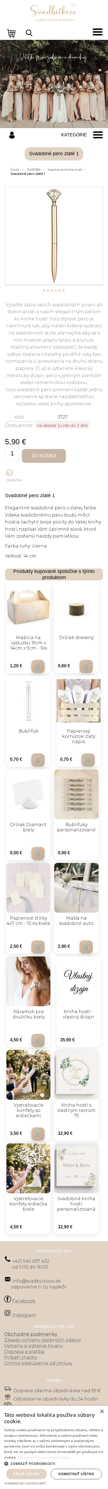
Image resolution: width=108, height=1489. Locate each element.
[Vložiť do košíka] (38, 666)
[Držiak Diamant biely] (28, 794)
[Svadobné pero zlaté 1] (54, 236)
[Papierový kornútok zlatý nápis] (78, 701)
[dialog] (54, 1447)
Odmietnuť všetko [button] (76, 1474)
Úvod (15, 169)
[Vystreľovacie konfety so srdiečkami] (28, 1075)
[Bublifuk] (28, 701)
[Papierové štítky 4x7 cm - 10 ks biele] (28, 888)
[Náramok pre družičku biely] (28, 981)
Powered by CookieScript (25, 1483)
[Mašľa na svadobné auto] (76, 888)
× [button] (102, 1412)
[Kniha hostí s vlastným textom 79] (76, 1075)
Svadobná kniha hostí (65, 169)
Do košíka (44, 455)
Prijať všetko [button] (26, 1474)
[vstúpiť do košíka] (12, 33)
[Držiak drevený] (76, 607)
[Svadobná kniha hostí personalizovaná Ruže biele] (76, 1168)
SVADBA (33, 169)
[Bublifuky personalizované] (76, 794)
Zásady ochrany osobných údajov (44, 1457)
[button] (54, 1463)
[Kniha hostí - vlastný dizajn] (78, 981)
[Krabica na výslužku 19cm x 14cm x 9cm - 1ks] (28, 607)
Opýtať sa (14, 480)
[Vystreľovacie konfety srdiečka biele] (28, 1168)
